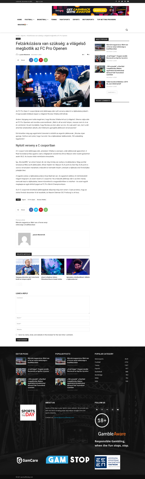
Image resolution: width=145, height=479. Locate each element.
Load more (111, 92)
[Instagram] (119, 1)
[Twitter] (122, 1)
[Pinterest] (41, 60)
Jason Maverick (25, 54)
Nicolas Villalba (41, 199)
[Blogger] (97, 409)
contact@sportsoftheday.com (64, 417)
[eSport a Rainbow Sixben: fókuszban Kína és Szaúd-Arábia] (52, 267)
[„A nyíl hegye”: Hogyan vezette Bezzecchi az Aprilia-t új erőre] (100, 58)
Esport (24, 199)
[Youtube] (128, 1)
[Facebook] (116, 1)
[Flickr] (107, 409)
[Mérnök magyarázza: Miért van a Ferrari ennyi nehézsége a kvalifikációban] (100, 47)
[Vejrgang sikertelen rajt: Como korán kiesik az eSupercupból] (27, 267)
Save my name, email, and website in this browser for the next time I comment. (45, 335)
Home (18, 36)
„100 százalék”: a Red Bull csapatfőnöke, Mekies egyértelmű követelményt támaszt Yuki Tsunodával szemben (115, 71)
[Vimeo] (125, 1)
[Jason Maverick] (17, 55)
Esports (23, 36)
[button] (126, 29)
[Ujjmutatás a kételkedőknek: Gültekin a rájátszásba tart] (78, 267)
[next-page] (20, 284)
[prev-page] (17, 284)
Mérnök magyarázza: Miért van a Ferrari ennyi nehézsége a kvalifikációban (117, 47)
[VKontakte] (118, 409)
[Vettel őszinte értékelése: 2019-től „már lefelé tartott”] (100, 84)
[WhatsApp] (46, 60)
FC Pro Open (31, 199)
